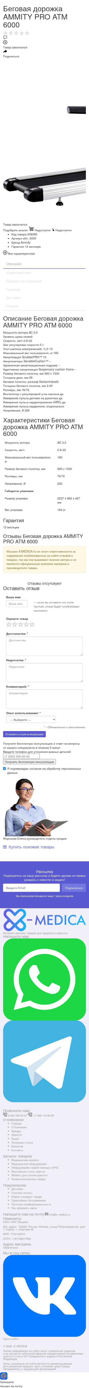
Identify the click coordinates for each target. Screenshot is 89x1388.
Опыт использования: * (23, 713)
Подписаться (74, 888)
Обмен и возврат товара (26, 1197)
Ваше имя (13, 597)
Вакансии (17, 1146)
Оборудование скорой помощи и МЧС (35, 1167)
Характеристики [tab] (18, 272)
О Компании (18, 1127)
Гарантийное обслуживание (28, 1200)
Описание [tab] (14, 263)
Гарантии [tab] (13, 289)
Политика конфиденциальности (31, 1204)
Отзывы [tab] (12, 306)
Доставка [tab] (13, 297)
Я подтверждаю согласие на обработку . (44, 770)
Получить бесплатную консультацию (29, 762)
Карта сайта (10, 1339)
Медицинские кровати (25, 1160)
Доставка (17, 1189)
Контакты (17, 1150)
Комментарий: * (17, 686)
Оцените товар (17, 619)
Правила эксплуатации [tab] (24, 281)
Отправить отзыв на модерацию (24, 734)
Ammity (25, 242)
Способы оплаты (21, 1193)
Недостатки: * (16, 660)
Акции (15, 1139)
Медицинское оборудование (29, 1164)
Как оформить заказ (24, 1208)
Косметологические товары (28, 1179)
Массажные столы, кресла (28, 1171)
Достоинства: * (17, 633)
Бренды (16, 1131)
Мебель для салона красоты (29, 1175)
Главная (16, 1123)
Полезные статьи (22, 1142)
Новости (16, 1135)
